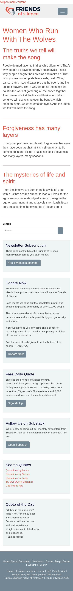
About (14, 561)
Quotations (24, 561)
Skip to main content (13, 2)
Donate (66, 561)
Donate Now (16, 354)
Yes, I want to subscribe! (23, 262)
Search (7, 223)
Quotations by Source (18, 474)
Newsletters (38, 561)
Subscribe (32, 564)
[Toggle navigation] (63, 11)
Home (6, 561)
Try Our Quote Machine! (19, 481)
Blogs (58, 561)
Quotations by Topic (17, 478)
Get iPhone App (14, 485)
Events (49, 561)
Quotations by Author (17, 470)
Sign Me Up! (16, 403)
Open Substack (17, 444)
